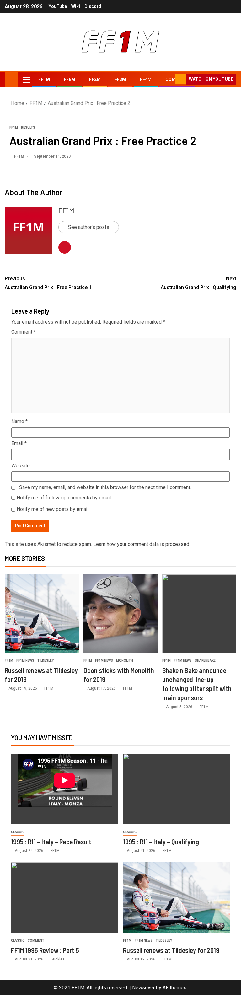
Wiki (75, 6)
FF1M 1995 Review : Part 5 (45, 950)
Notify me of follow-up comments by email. (64, 498)
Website (20, 466)
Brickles (58, 959)
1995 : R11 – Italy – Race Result (51, 841)
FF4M (146, 79)
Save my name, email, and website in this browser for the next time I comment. (105, 487)
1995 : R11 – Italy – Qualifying (161, 841)
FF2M (95, 79)
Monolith (124, 660)
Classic (17, 832)
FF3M (120, 79)
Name (19, 421)
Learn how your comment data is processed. (141, 544)
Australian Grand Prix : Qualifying (198, 283)
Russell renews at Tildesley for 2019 (171, 950)
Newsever (143, 988)
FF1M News (25, 660)
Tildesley (45, 660)
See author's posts (88, 227)
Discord (92, 6)
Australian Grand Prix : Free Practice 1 (48, 283)
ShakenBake (205, 660)
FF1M (44, 79)
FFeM (69, 79)
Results (28, 127)
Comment (23, 332)
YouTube (58, 6)
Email (19, 443)
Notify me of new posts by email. (53, 509)
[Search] (170, 79)
